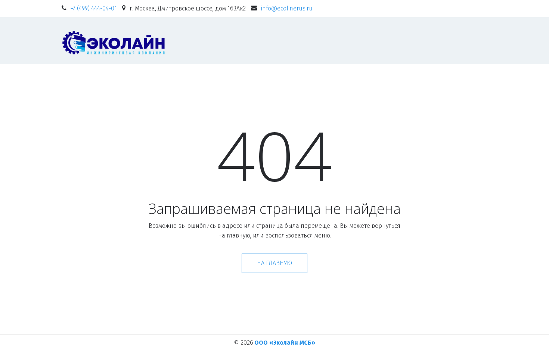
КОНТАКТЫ (429, 40)
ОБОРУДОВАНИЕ (323, 40)
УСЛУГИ (380, 40)
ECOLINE (265, 40)
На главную (274, 263)
